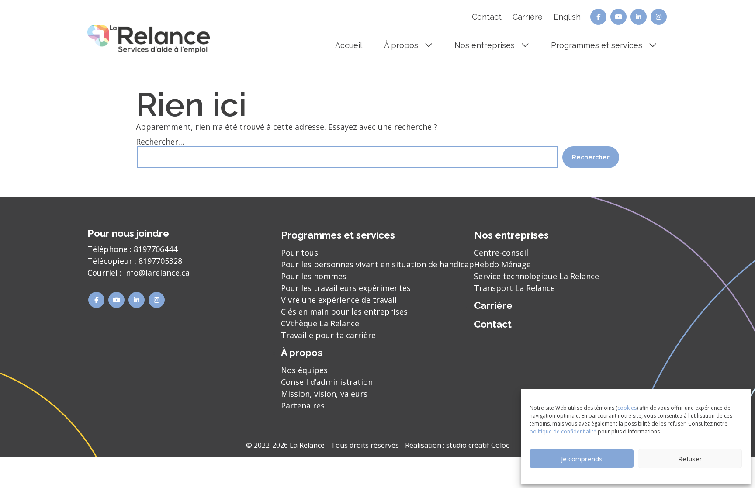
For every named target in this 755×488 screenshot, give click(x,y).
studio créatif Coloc (477, 445)
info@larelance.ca (157, 272)
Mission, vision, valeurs (324, 393)
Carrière (528, 16)
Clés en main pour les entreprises (344, 311)
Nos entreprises (484, 45)
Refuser (690, 458)
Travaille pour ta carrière (328, 335)
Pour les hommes (313, 276)
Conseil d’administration (327, 382)
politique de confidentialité (563, 431)
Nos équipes (304, 370)
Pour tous (299, 252)
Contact (487, 16)
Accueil (348, 45)
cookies (627, 408)
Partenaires (303, 405)
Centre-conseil (501, 252)
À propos (401, 45)
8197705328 (160, 261)
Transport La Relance (514, 288)
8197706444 (155, 249)
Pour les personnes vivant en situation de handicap (377, 264)
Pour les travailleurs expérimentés (346, 288)
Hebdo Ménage (502, 264)
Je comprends (582, 458)
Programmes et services (596, 45)
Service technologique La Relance (536, 276)
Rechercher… (160, 141)
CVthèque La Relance (320, 323)
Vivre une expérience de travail (339, 299)
